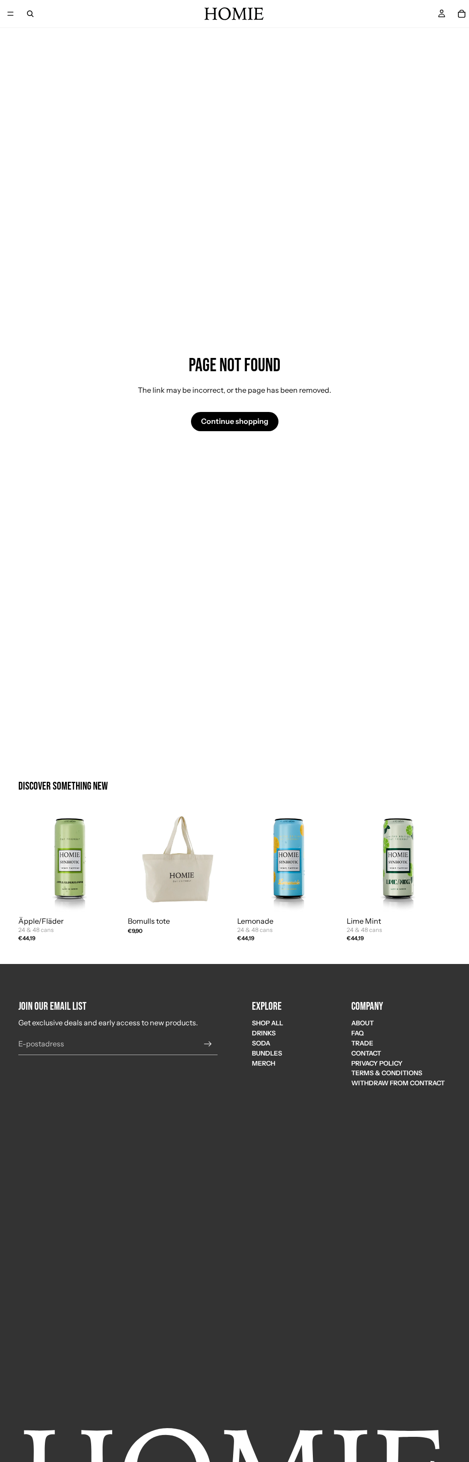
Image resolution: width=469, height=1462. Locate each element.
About (362, 1023)
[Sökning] (30, 14)
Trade (362, 1043)
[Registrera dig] (208, 1043)
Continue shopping (234, 421)
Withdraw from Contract (398, 1083)
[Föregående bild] (138, 860)
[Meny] (10, 13)
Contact (366, 1053)
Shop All (267, 1023)
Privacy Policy (377, 1063)
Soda (261, 1043)
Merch (263, 1063)
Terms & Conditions (386, 1073)
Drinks (264, 1033)
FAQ (357, 1033)
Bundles (267, 1053)
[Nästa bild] (222, 860)
